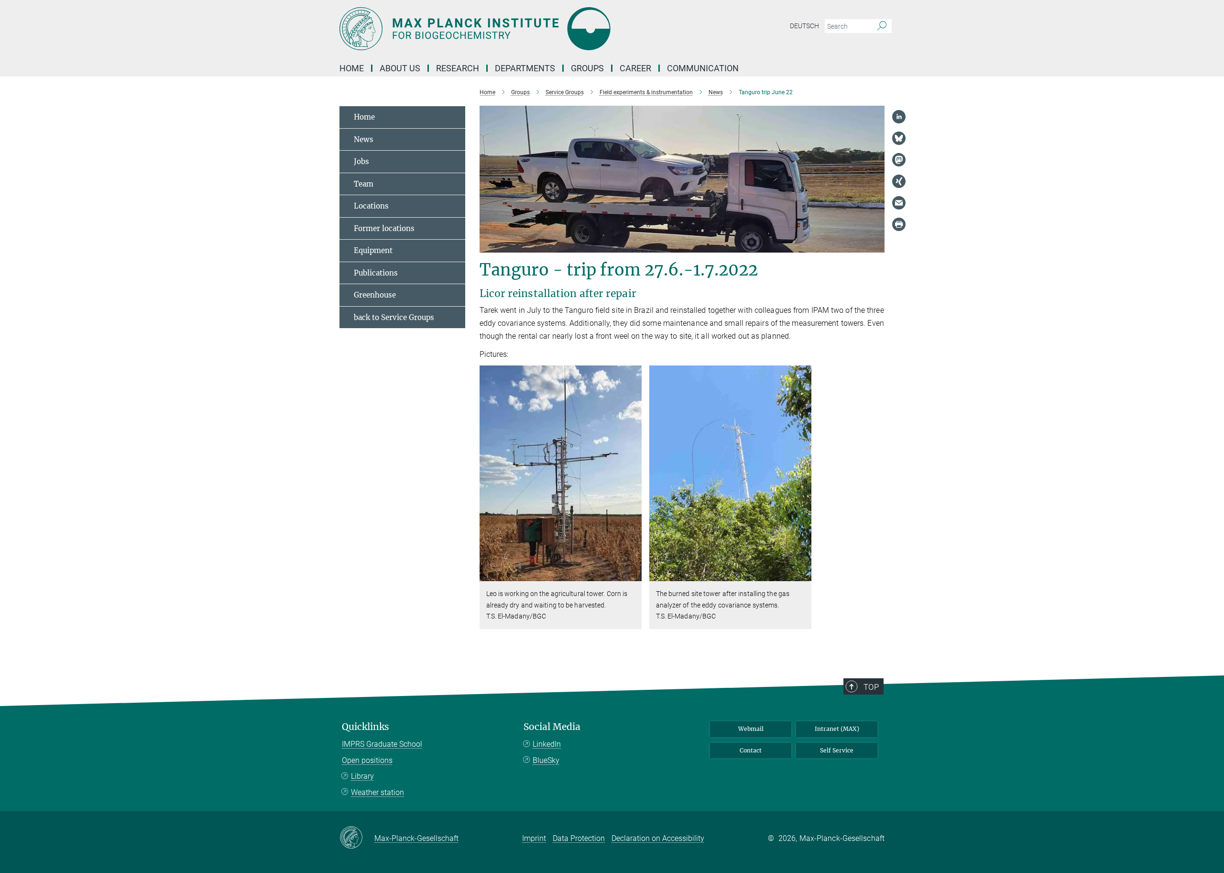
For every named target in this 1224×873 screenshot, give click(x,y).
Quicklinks (365, 726)
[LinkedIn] (899, 117)
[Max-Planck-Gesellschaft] (356, 838)
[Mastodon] (899, 160)
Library (362, 776)
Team (363, 183)
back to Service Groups (394, 317)
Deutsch (804, 26)
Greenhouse (375, 294)
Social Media (552, 726)
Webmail (751, 728)
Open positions (367, 760)
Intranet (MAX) (837, 728)
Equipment (373, 250)
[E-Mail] (899, 203)
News (363, 139)
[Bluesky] (899, 138)
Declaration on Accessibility (658, 838)
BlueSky (546, 760)
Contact (751, 750)
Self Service (836, 750)
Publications (376, 272)
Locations (371, 205)
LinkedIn (547, 744)
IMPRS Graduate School (382, 744)
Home (351, 68)
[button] (633, 575)
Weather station (377, 792)
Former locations (384, 228)
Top (871, 687)
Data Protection (579, 838)
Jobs (361, 161)
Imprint (534, 838)
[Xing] (899, 181)
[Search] (882, 26)
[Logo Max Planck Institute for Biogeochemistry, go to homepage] (518, 28)
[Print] (899, 224)
